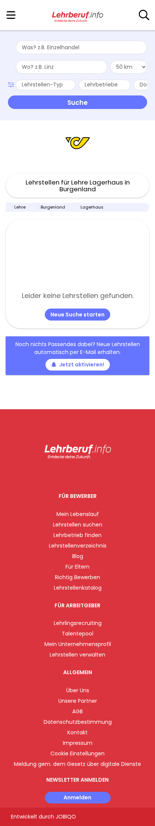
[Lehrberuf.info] (77, 15)
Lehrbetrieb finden (77, 535)
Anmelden (77, 797)
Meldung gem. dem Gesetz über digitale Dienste (77, 764)
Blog (77, 556)
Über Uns (77, 690)
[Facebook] (60, 474)
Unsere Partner (77, 701)
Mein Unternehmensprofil (77, 644)
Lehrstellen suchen (77, 524)
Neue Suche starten (77, 314)
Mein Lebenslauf (77, 514)
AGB (77, 711)
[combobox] (81, 47)
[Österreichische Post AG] (78, 143)
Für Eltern (77, 566)
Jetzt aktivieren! (81, 364)
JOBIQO (66, 816)
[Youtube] (85, 474)
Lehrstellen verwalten (77, 654)
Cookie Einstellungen (77, 753)
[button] (12, 84)
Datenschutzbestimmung (78, 722)
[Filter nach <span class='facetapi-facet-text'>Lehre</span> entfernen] (9, 207)
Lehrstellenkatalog (78, 588)
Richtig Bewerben (77, 577)
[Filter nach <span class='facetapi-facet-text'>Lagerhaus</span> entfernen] (75, 207)
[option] (77, 143)
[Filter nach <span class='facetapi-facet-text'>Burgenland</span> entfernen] (35, 207)
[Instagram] (72, 474)
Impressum (78, 743)
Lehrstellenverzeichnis (77, 545)
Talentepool (77, 633)
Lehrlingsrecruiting (78, 623)
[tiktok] (96, 474)
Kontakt (77, 732)
